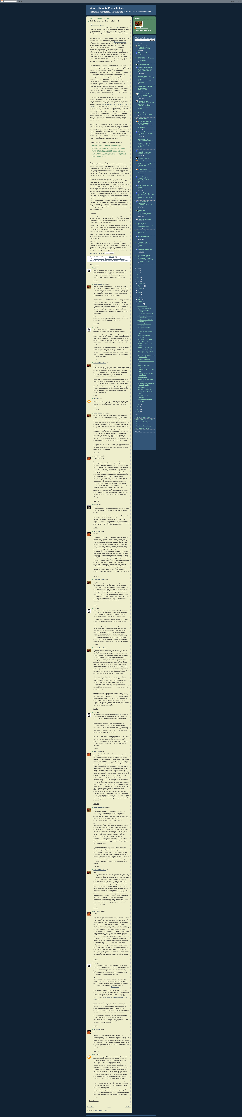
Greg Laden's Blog (143, 158)
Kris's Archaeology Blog (145, 164)
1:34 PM (95, 959)
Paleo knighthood (142, 377)
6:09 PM (95, 280)
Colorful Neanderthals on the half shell (104, 21)
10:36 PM (96, 323)
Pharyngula (141, 210)
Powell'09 (118, 714)
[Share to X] (109, 253)
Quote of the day (142, 306)
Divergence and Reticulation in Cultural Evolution (146, 59)
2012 (138, 277)
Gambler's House (143, 132)
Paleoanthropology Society (143, 417)
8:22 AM (95, 528)
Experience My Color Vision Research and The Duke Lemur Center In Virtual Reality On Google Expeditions (146, 259)
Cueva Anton (108, 259)
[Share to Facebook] (111, 253)
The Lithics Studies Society (143, 426)
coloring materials (99, 259)
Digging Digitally (143, 118)
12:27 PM (96, 1051)
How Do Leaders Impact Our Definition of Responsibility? (145, 96)
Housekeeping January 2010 (145, 313)
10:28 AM (96, 409)
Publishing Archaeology (145, 219)
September (141, 286)
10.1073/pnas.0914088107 (97, 253)
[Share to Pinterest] (113, 253)
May (139, 295)
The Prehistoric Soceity (142, 428)
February (140, 301)
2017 (138, 270)
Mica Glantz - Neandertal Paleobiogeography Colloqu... (144, 310)
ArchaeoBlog (142, 113)
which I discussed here (120, 42)
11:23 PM (96, 501)
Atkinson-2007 (101, 981)
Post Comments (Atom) (101, 1110)
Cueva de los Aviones (118, 259)
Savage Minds (142, 223)
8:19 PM (95, 644)
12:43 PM (96, 576)
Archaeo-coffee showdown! (145, 389)
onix (94, 1054)
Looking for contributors (144, 327)
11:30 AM (96, 453)
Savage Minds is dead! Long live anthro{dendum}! (145, 225)
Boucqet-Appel (115, 987)
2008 (138, 407)
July (139, 290)
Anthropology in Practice (145, 94)
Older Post (128, 1107)
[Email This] (106, 253)
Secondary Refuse (143, 231)
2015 (138, 272)
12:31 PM (96, 866)
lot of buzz (117, 27)
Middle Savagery (143, 177)
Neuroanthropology (143, 193)
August (140, 288)
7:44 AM (95, 709)
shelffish (122, 260)
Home (109, 1107)
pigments (116, 260)
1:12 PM (95, 908)
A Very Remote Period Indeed (107, 8)
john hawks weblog (143, 161)
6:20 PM (95, 1097)
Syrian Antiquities (142, 89)
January (140, 304)
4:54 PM (95, 605)
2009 (138, 404)
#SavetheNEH (141, 238)
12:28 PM (96, 804)
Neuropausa (141, 188)
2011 (138, 279)
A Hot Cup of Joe (143, 45)
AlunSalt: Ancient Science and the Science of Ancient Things (146, 78)
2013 (138, 275)
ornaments (110, 260)
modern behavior (94, 260)
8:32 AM (95, 395)
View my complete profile (143, 30)
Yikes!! (139, 363)
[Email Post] (115, 257)
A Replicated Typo (143, 57)
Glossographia (142, 150)
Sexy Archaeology (143, 236)
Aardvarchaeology (143, 64)
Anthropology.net (143, 101)
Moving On (141, 232)
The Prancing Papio (144, 255)
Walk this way (141, 251)
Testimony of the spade (145, 249)
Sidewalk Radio (142, 242)
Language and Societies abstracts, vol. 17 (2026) (144, 153)
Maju (94, 268)
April (139, 297)
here (94, 720)
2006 (138, 411)
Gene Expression (143, 139)
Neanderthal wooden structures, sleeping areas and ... (145, 331)
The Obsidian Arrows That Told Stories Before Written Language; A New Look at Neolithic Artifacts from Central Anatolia (146, 105)
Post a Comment (94, 1101)
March (140, 299)
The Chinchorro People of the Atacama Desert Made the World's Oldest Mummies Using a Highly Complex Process (145, 143)
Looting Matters (142, 169)
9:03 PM (95, 1026)
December (141, 283)
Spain (126, 260)
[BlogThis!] (107, 253)
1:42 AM (95, 359)
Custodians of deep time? (145, 387)
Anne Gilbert (97, 456)
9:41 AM (95, 748)
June (139, 292)
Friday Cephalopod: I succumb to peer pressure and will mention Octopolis (146, 213)
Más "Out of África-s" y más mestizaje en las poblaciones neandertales (145, 126)
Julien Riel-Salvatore (99, 284)
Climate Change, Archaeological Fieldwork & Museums (145, 180)
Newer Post (90, 1107)
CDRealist (96, 398)
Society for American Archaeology (145, 419)
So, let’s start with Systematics (145, 114)
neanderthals (103, 260)
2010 (138, 281)
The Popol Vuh (142, 165)
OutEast (95, 504)
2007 (138, 409)
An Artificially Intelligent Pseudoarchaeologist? (144, 48)
